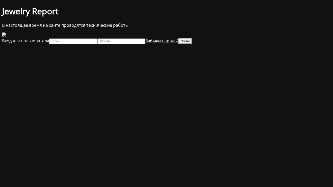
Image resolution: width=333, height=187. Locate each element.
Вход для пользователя (25, 41)
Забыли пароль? (161, 41)
